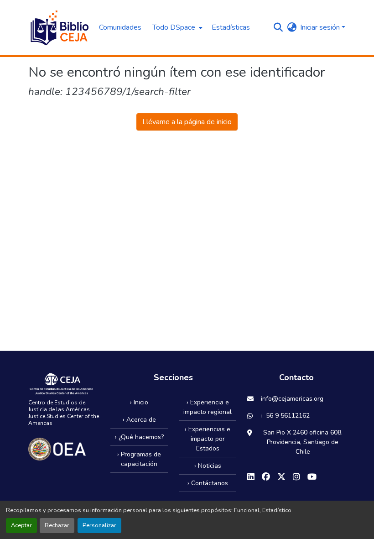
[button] (59, 27)
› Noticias (207, 465)
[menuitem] (177, 27)
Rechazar (57, 525)
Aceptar (21, 525)
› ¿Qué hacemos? (139, 437)
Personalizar (99, 525)
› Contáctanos (207, 483)
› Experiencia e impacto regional (207, 407)
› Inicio (139, 402)
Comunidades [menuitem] (120, 27)
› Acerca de (139, 419)
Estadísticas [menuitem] (231, 27)
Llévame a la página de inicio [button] (187, 122)
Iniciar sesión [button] (321, 27)
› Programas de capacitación (139, 459)
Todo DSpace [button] (173, 27)
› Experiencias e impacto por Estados (207, 439)
